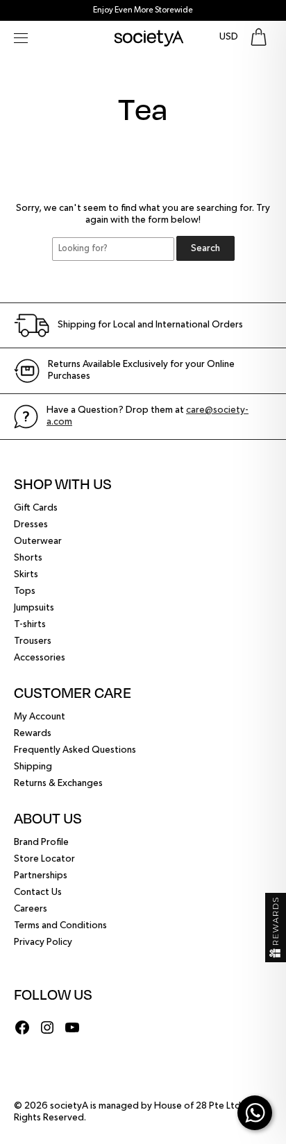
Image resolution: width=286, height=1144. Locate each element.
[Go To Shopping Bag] (259, 37)
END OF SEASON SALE (143, 10)
